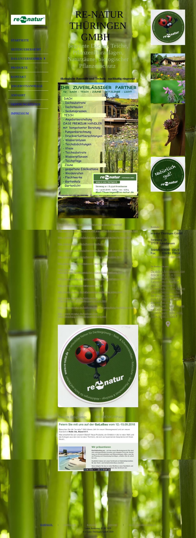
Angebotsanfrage (27, 86)
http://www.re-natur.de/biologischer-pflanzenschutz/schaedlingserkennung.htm (82, 315)
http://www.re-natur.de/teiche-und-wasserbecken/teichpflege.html (94, 237)
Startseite (20, 40)
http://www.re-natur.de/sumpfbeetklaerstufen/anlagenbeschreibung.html (90, 271)
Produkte (19, 67)
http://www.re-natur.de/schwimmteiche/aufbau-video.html (90, 257)
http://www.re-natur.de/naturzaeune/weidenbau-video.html (90, 292)
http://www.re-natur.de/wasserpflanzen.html (82, 263)
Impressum (20, 113)
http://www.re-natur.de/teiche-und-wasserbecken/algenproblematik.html (98, 231)
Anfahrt (18, 95)
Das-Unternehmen (26, 58)
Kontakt (18, 76)
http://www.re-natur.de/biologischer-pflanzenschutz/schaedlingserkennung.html (82, 300)
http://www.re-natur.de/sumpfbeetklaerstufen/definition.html (91, 279)
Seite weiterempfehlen (142, 525)
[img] (28, 20)
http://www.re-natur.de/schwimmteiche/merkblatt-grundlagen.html (94, 250)
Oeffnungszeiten (25, 104)
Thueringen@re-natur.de (165, 256)
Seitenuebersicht (26, 49)
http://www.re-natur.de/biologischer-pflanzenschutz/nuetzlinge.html (95, 307)
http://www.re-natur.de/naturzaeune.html (80, 285)
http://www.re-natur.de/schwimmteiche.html (82, 244)
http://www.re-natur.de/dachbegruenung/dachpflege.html (90, 224)
